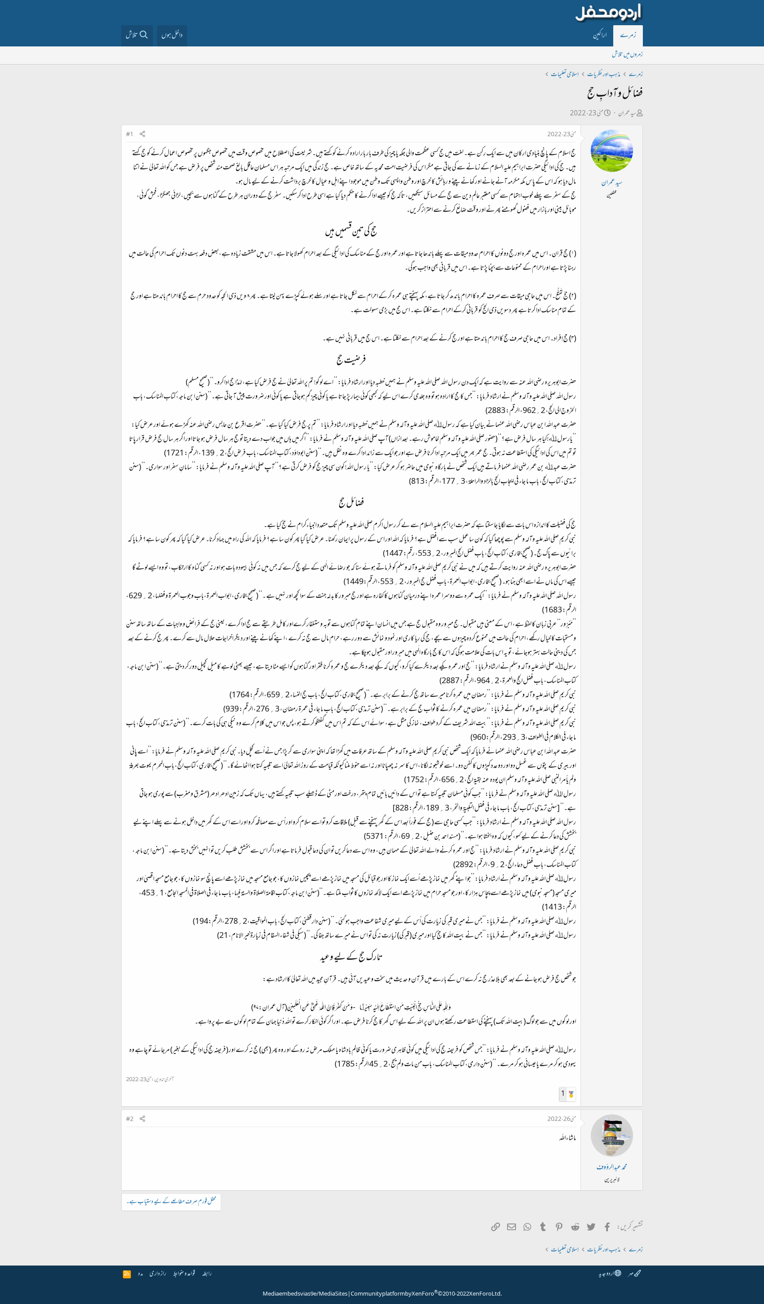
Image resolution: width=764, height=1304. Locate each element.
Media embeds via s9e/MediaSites (305, 1294)
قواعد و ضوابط (184, 1274)
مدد (140, 1274)
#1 (130, 135)
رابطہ (207, 1274)
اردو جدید (607, 1274)
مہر (631, 1274)
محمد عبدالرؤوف (611, 1167)
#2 (130, 1119)
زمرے (628, 35)
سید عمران (627, 114)
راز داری (157, 1274)
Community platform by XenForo (426, 1294)
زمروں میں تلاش (627, 55)
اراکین (600, 35)
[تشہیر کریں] (142, 135)
